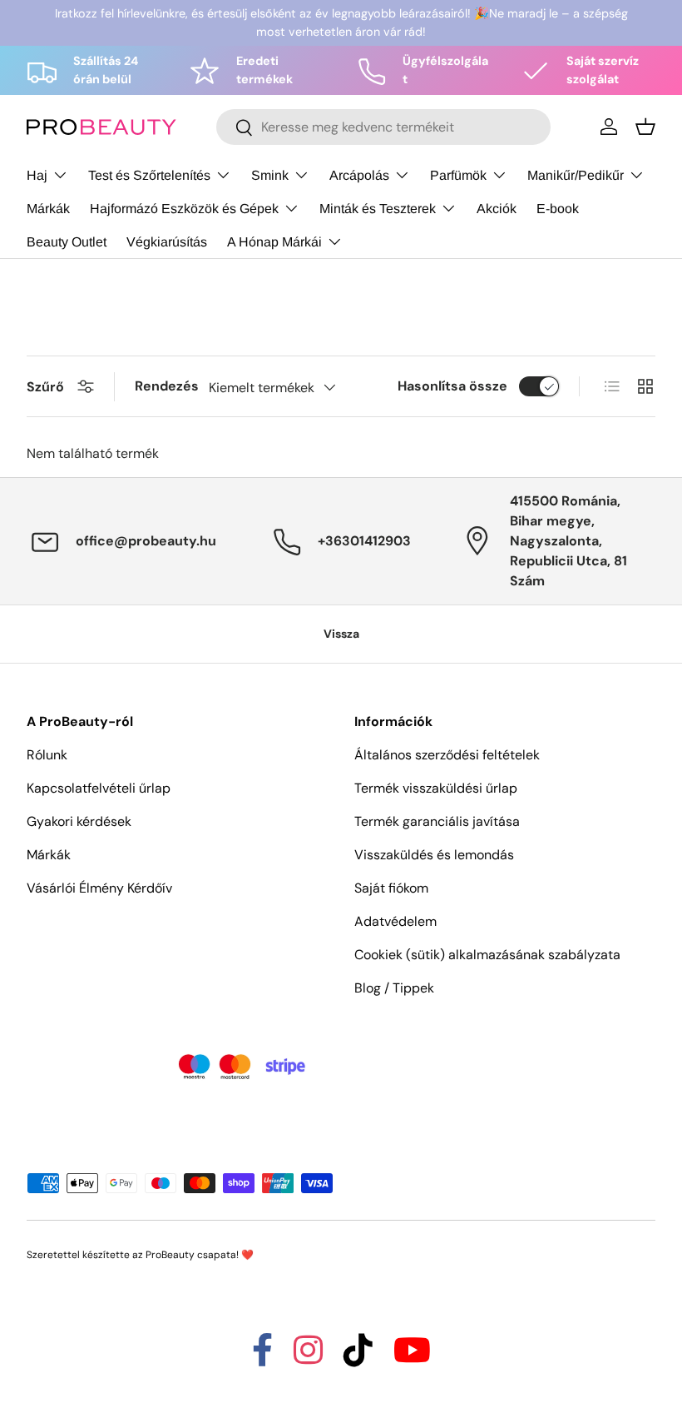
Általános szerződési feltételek (447, 755)
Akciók (496, 208)
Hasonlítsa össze (452, 386)
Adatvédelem (395, 921)
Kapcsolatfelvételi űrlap (98, 788)
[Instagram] (308, 1357)
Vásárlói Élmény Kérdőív (99, 888)
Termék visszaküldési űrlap (435, 788)
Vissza (341, 633)
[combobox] (383, 127)
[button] (645, 126)
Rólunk (47, 755)
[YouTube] (412, 1357)
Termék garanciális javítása (437, 821)
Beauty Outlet (66, 242)
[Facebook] (262, 1357)
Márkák (48, 208)
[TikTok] (358, 1357)
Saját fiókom (391, 888)
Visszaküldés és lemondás (434, 854)
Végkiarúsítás (166, 242)
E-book (557, 208)
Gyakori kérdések (79, 821)
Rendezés (167, 386)
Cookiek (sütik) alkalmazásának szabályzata (487, 954)
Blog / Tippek (394, 988)
